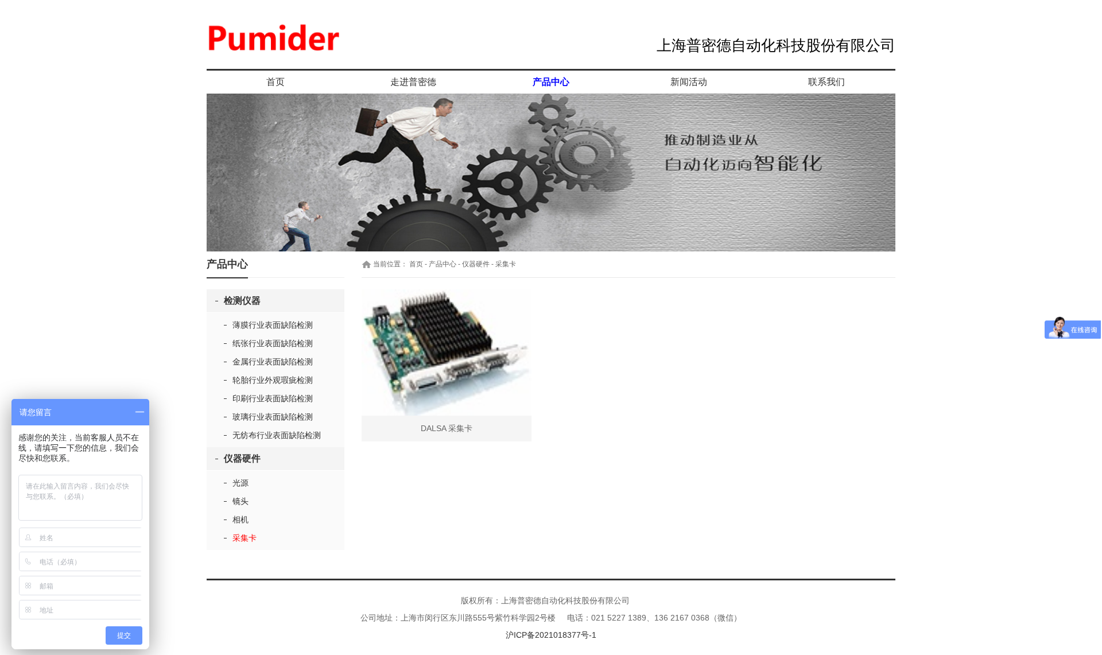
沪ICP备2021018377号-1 (551, 635)
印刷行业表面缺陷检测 (272, 398)
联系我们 (826, 82)
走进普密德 (413, 82)
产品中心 (551, 82)
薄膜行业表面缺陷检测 (272, 325)
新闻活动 (688, 82)
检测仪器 (242, 300)
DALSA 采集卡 (446, 428)
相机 (240, 519)
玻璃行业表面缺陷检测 (272, 416)
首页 (275, 82)
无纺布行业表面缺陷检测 (276, 435)
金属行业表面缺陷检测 (272, 361)
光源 (240, 482)
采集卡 (244, 537)
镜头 (240, 501)
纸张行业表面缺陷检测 (272, 343)
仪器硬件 (242, 458)
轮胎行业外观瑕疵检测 (272, 380)
